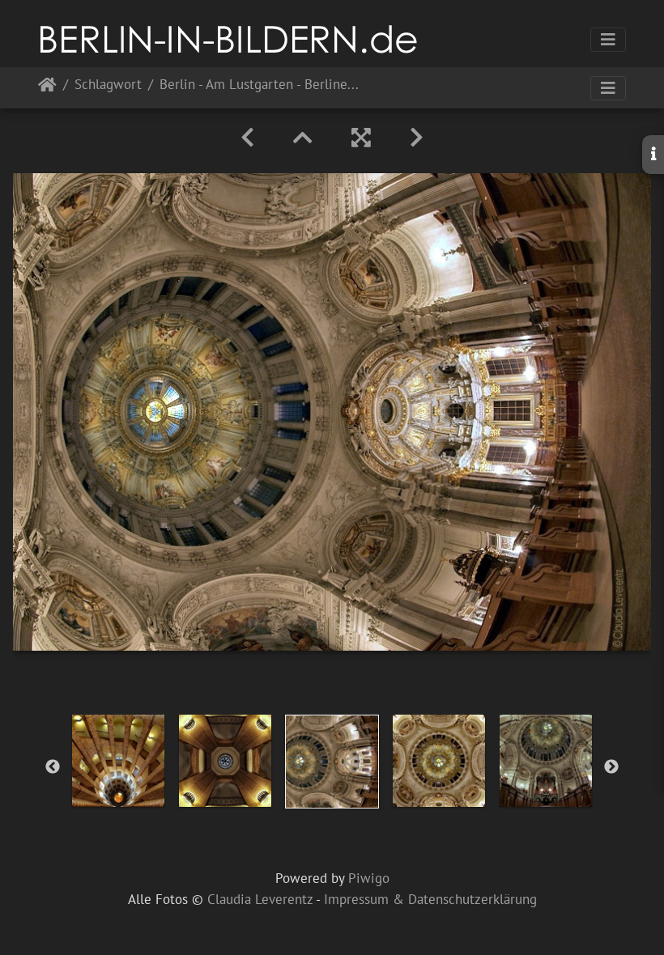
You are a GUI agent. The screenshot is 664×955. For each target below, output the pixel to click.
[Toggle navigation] (608, 40)
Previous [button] (53, 767)
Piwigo (368, 878)
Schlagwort (108, 85)
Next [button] (611, 767)
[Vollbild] (361, 137)
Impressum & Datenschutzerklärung (430, 899)
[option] (118, 760)
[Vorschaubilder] (303, 137)
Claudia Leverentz (260, 899)
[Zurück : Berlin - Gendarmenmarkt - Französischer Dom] (247, 137)
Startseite (47, 88)
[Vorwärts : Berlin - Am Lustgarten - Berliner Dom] (416, 137)
